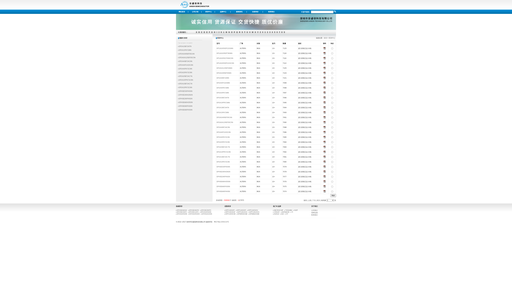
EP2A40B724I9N (223, 78)
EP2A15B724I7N (223, 108)
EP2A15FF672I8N (223, 103)
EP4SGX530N (206, 212)
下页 (314, 200)
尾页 (318, 200)
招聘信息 (314, 213)
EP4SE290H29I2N (186, 90)
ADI (282, 214)
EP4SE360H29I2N (186, 109)
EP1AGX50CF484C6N (225, 58)
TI (292, 212)
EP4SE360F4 (194, 210)
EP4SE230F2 (182, 212)
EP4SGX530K (182, 214)
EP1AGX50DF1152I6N (225, 48)
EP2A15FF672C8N (186, 75)
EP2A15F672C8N (185, 83)
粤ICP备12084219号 (221, 222)
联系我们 (271, 12)
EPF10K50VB (230, 214)
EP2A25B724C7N (185, 72)
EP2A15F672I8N (185, 45)
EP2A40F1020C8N (186, 60)
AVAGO (276, 214)
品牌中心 (223, 12)
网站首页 (182, 12)
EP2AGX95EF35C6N (187, 49)
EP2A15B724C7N (185, 79)
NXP (296, 210)
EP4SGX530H (194, 214)
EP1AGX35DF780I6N (224, 53)
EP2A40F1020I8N (223, 83)
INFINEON (285, 212)
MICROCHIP (278, 210)
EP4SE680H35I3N (186, 98)
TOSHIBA (288, 210)
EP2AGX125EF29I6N (224, 68)
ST (287, 214)
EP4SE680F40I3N (185, 105)
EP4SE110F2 (194, 212)
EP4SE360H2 (182, 210)
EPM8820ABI (254, 214)
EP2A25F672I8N (223, 93)
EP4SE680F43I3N (185, 101)
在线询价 (255, 12)
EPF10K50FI (230, 210)
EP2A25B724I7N (223, 98)
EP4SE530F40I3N (185, 86)
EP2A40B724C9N (185, 57)
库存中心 (208, 12)
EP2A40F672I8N (223, 88)
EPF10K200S (242, 212)
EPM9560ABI (242, 214)
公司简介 (314, 210)
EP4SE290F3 (206, 210)
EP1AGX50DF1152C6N (225, 63)
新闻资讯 (239, 12)
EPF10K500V (253, 210)
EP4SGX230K (207, 214)
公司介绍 (195, 12)
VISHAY (277, 212)
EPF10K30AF (230, 212)
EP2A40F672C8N (185, 64)
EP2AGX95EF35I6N (224, 73)
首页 (325, 38)
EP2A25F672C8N (185, 68)
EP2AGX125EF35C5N (187, 53)
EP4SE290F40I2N (185, 94)
